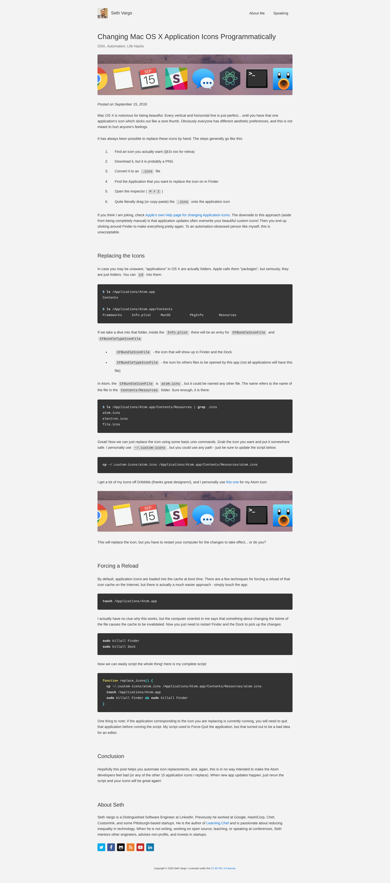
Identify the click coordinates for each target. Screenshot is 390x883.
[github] (121, 847)
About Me (257, 13)
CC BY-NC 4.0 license (223, 868)
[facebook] (111, 847)
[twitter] (101, 847)
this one (232, 482)
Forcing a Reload (118, 566)
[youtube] (140, 847)
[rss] (130, 847)
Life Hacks (135, 46)
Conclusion (111, 756)
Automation (116, 46)
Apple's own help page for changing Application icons (187, 215)
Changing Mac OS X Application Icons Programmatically (187, 37)
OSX (101, 46)
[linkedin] (150, 847)
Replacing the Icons (121, 256)
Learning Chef (217, 823)
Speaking (280, 13)
